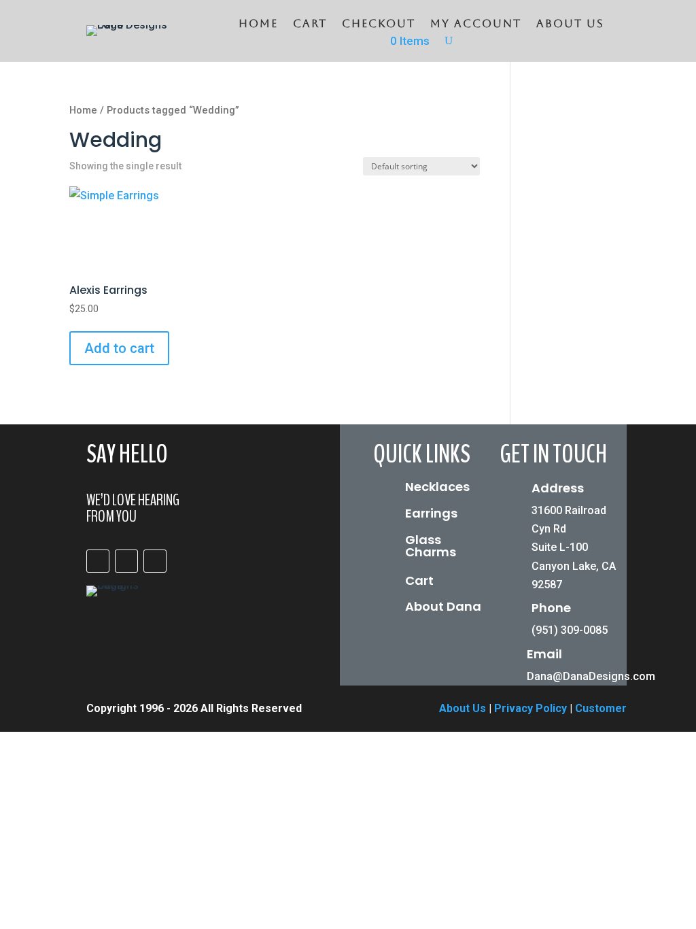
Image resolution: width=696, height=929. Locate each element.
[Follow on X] (155, 561)
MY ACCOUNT (475, 24)
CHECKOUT (378, 24)
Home (258, 24)
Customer (601, 708)
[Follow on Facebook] (97, 561)
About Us (570, 24)
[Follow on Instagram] (126, 561)
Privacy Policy (530, 708)
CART (310, 24)
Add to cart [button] (119, 348)
